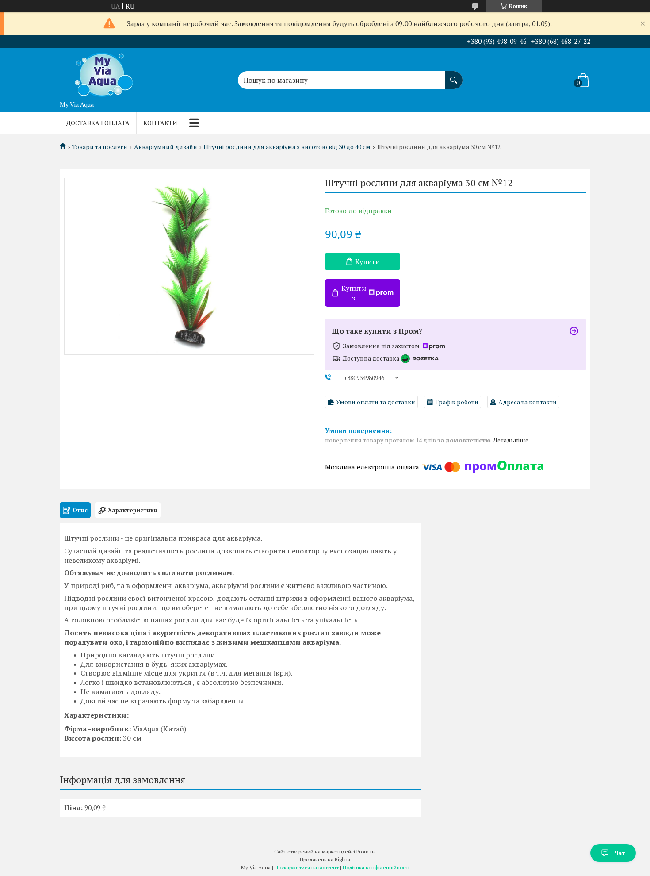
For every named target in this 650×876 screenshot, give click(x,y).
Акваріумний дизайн (165, 147)
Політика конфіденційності (376, 867)
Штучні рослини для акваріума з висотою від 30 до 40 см (287, 147)
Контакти (160, 123)
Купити (367, 261)
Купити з (353, 293)
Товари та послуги (99, 147)
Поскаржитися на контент (307, 867)
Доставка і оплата (98, 123)
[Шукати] (454, 76)
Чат (619, 853)
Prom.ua (366, 851)
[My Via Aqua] (104, 72)
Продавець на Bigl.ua (325, 859)
